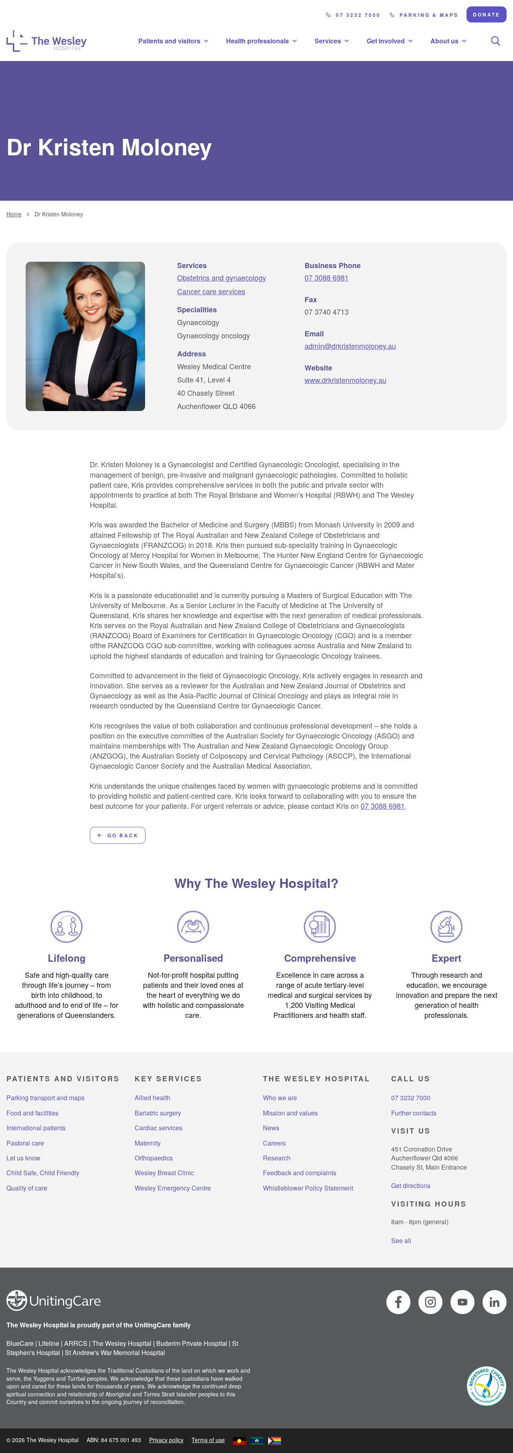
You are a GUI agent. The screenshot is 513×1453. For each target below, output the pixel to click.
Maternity (148, 1143)
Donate (486, 14)
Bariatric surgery (158, 1113)
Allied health (152, 1097)
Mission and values (290, 1113)
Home (14, 214)
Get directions (410, 1185)
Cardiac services (158, 1127)
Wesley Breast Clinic (164, 1172)
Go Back (123, 835)
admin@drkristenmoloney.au (350, 346)
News (271, 1127)
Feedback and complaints (299, 1172)
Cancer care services (211, 291)
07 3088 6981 (327, 278)
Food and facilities (32, 1113)
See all (401, 1240)
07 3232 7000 (358, 15)
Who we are (280, 1097)
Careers (274, 1143)
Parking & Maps (429, 15)
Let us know (23, 1158)
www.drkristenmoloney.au (345, 380)
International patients (36, 1127)
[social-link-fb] (398, 1302)
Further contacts (413, 1113)
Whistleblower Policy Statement (308, 1188)
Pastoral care (25, 1143)
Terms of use (208, 1440)
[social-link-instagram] (430, 1302)
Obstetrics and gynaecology (221, 277)
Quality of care (26, 1188)
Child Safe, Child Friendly (42, 1172)
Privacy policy (166, 1440)
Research (277, 1158)
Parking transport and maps (45, 1097)
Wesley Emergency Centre (173, 1188)
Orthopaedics (154, 1158)
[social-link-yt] (462, 1302)
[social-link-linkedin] (495, 1302)
